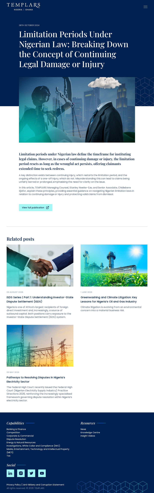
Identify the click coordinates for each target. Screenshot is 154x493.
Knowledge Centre (90, 432)
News (83, 429)
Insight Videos (88, 435)
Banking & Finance (16, 429)
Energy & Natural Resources (21, 442)
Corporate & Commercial (20, 435)
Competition (13, 432)
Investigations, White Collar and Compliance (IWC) (33, 445)
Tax (8, 455)
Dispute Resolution (16, 439)
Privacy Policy (14, 484)
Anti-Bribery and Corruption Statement (43, 484)
